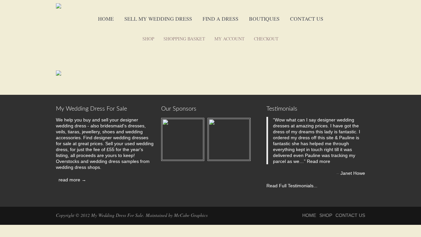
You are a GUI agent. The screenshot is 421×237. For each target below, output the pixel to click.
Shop (148, 39)
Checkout (266, 39)
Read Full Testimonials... (291, 185)
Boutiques (264, 18)
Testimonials (281, 109)
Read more (318, 161)
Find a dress (220, 18)
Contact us (306, 18)
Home (106, 18)
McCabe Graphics (191, 215)
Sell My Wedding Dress (158, 18)
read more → (71, 179)
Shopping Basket (184, 39)
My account (229, 39)
